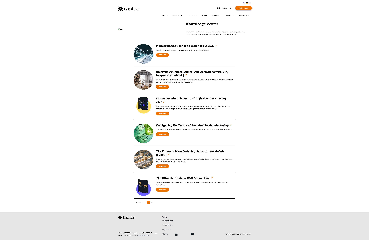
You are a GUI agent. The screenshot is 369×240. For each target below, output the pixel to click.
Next (153, 202)
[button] (165, 15)
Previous (139, 202)
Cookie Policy (167, 225)
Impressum (166, 229)
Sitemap (165, 234)
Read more (162, 55)
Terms (164, 217)
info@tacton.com (143, 235)
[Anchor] (216, 45)
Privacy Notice (167, 220)
